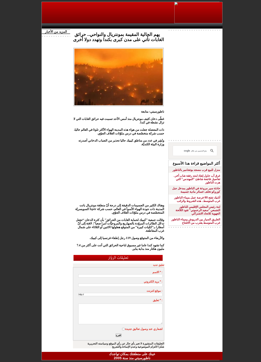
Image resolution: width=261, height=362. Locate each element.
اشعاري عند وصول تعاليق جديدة (143, 328)
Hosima (168, 26)
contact (54, 26)
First (214, 26)
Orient (153, 26)
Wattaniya (140, 26)
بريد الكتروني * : (153, 281)
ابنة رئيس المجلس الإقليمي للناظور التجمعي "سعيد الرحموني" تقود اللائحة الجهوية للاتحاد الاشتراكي (198, 210)
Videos (111, 26)
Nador (199, 26)
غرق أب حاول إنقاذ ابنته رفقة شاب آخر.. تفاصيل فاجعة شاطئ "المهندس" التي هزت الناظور (196, 179)
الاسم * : (157, 272)
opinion (79, 26)
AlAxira (68, 26)
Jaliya (126, 26)
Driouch (184, 26)
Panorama (93, 26)
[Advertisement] (108, 13)
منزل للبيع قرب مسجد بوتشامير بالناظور (196, 169)
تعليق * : (157, 300)
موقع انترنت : (154, 290)
